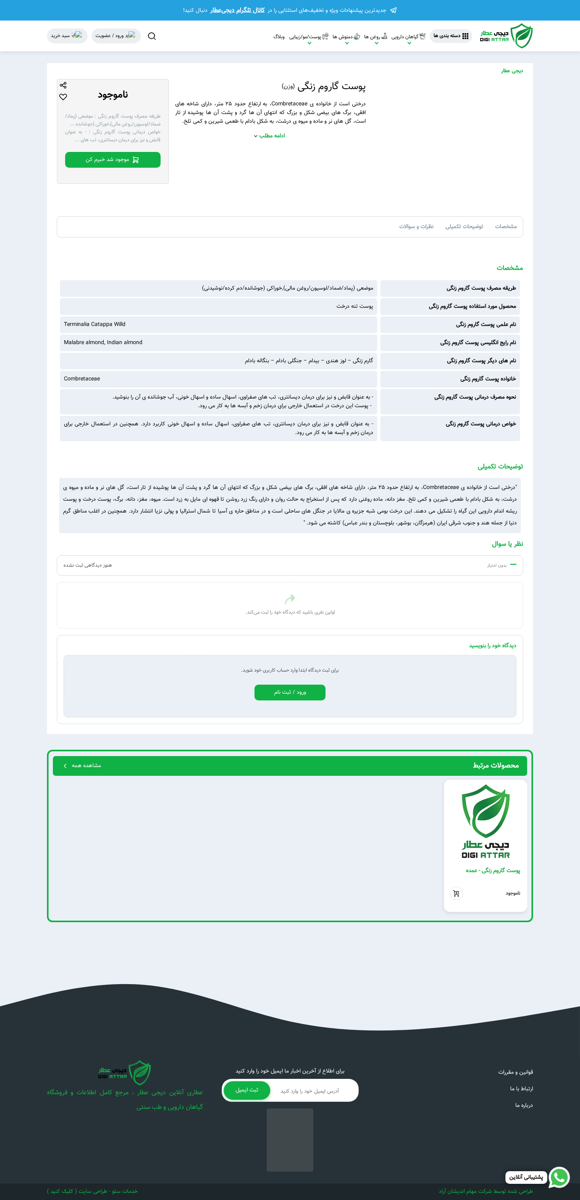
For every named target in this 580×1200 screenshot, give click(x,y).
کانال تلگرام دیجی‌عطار (237, 10)
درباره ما (524, 1105)
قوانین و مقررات (515, 1072)
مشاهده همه (86, 766)
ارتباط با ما (521, 1089)
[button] (518, 846)
